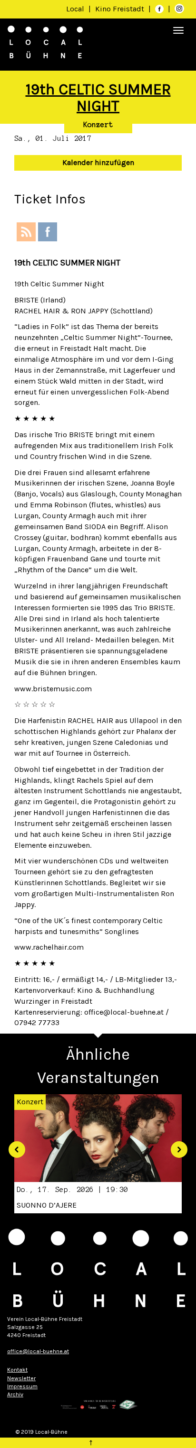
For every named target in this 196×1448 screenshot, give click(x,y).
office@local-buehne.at (38, 1351)
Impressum (22, 1386)
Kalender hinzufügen (98, 162)
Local (75, 8)
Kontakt (17, 1369)
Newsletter (21, 1378)
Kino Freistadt (120, 8)
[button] (13, 1146)
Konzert (98, 124)
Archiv (15, 1394)
